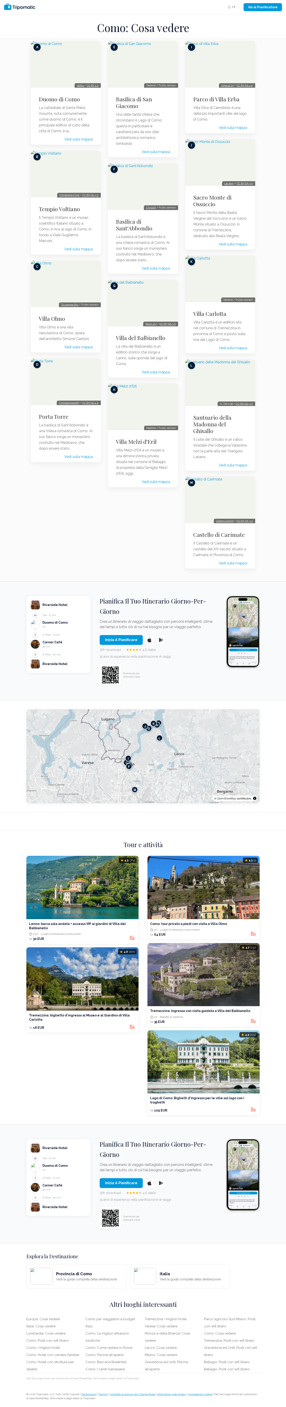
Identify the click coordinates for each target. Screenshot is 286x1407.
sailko (80, 85)
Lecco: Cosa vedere (161, 1348)
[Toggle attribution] (254, 798)
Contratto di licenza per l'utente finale (132, 1394)
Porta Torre (54, 416)
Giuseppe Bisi (69, 304)
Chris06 (151, 207)
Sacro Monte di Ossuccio (212, 200)
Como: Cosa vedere (220, 1333)
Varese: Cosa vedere (161, 1326)
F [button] (129, 766)
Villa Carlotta (209, 313)
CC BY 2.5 (93, 85)
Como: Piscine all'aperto (105, 1355)
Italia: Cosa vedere (41, 1326)
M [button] (135, 789)
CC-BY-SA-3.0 (244, 403)
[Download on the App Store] (149, 640)
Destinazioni (89, 1394)
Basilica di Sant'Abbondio (134, 225)
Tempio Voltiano (59, 209)
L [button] (159, 738)
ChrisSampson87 (69, 402)
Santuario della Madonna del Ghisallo (212, 424)
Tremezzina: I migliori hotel (166, 1319)
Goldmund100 (225, 521)
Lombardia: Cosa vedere (45, 1333)
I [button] (128, 758)
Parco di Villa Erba (216, 99)
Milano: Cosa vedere (161, 1355)
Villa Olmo (52, 318)
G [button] (149, 728)
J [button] (145, 726)
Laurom (229, 183)
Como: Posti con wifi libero (47, 1341)
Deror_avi (151, 323)
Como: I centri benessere (105, 1369)
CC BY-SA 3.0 (90, 195)
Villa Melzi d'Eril (136, 441)
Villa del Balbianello (140, 337)
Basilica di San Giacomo (134, 102)
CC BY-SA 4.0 (90, 402)
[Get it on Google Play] (161, 640)
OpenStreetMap (226, 798)
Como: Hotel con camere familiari (52, 1355)
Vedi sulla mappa (78, 139)
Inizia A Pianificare (121, 640)
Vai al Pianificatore (263, 7)
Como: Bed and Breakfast (106, 1362)
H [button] (157, 725)
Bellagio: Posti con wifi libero (227, 1362)
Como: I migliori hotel (43, 1348)
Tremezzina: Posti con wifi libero (229, 1341)
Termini (103, 1394)
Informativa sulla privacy (171, 1394)
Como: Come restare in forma (109, 1348)
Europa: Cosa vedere (43, 1319)
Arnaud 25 (227, 85)
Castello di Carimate (219, 534)
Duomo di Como (59, 99)
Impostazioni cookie (200, 1394)
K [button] (154, 723)
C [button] (127, 762)
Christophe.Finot (69, 195)
